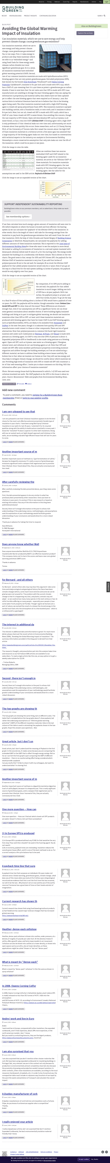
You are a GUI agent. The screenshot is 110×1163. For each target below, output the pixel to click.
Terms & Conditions (46, 1152)
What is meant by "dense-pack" (20, 962)
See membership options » (18, 216)
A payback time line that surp (18, 866)
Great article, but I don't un (17, 741)
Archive (94, 2)
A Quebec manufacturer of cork (19, 1094)
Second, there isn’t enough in (19, 678)
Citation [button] (29, 384)
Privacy (56, 1152)
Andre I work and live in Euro (18, 1019)
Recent (4, 16)
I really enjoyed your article (17, 1122)
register (11, 442)
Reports (75, 2)
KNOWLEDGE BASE (15, 16)
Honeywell (58, 323)
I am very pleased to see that (18, 411)
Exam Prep (66, 2)
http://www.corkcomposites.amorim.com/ (17, 1038)
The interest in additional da (18, 624)
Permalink (21, 384)
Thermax (38, 334)
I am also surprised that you (18, 1051)
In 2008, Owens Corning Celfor (19, 986)
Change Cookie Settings (17, 1154)
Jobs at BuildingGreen (32, 1152)
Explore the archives (85, 33)
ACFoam (46, 334)
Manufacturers (84, 2)
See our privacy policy (49, 1160)
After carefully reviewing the (18, 482)
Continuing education (47, 16)
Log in (5, 442)
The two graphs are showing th (19, 709)
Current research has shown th (19, 901)
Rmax (56, 334)
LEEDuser (21, 1152)
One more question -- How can (19, 809)
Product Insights (30, 16)
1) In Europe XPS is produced (18, 833)
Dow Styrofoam (30, 82)
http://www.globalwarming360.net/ (15, 915)
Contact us (13, 1152)
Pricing (49, 2)
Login (106, 2)
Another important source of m (19, 452)
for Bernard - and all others (17, 580)
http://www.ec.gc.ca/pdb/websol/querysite (39, 1003)
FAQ (100, 2)
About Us (41, 2)
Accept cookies (84, 1159)
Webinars (57, 2)
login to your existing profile (35, 397)
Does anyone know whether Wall (20, 544)
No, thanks (94, 1159)
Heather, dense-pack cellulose (19, 929)
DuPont (5, 326)
